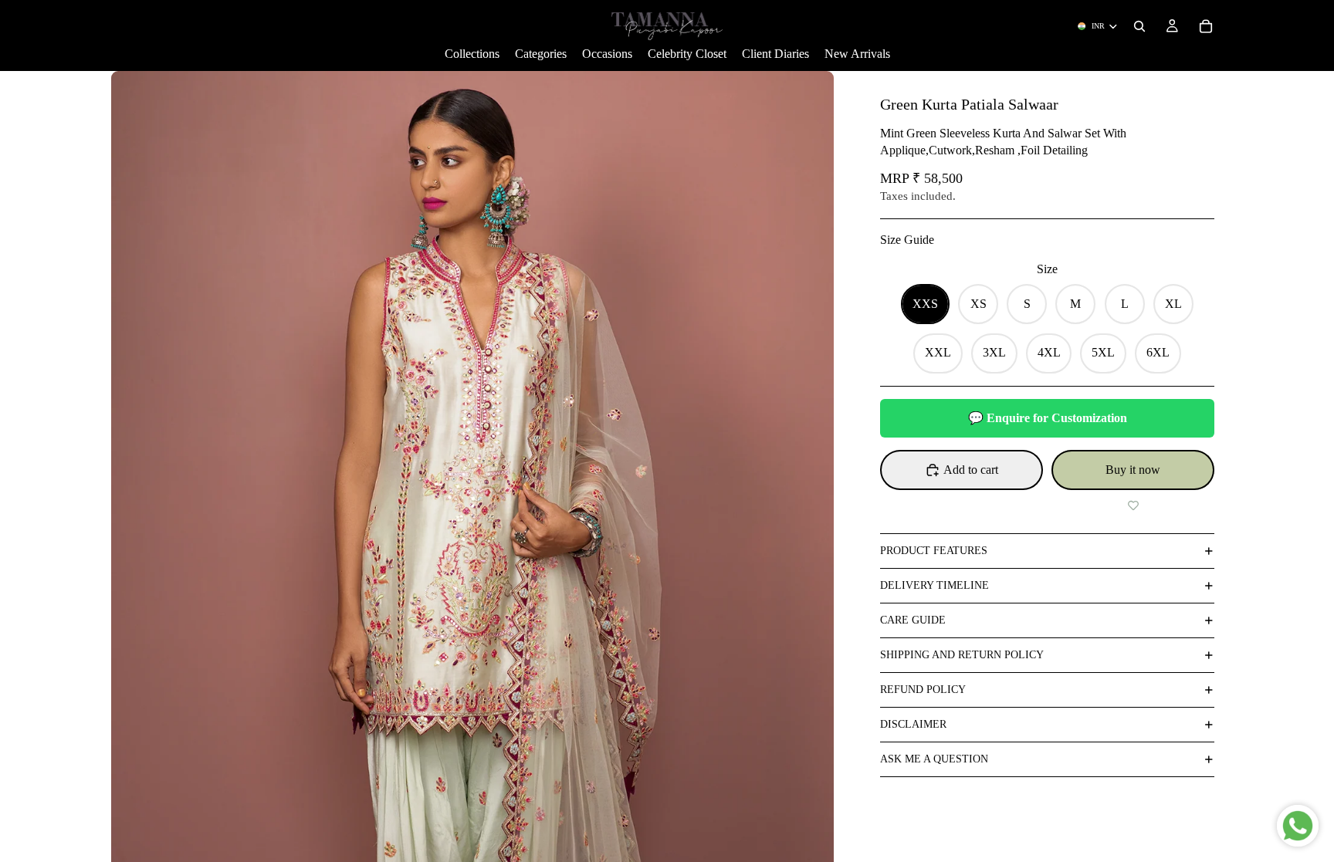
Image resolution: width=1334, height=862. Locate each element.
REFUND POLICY (923, 689)
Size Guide (907, 239)
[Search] (1139, 26)
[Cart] (1206, 26)
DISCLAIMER (913, 724)
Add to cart (970, 469)
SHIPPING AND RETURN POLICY (962, 655)
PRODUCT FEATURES (933, 550)
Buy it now (1132, 469)
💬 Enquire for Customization (1047, 417)
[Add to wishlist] (1132, 505)
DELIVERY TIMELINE (934, 585)
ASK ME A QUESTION (934, 759)
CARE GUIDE (913, 620)
